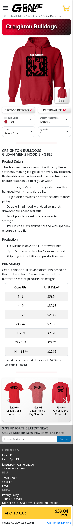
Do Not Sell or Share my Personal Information (30, 502)
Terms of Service (12, 499)
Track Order (9, 478)
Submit (64, 439)
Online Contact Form (14, 468)
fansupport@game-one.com (19, 464)
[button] (5, 8)
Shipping (7, 481)
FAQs (5, 485)
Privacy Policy (10, 495)
